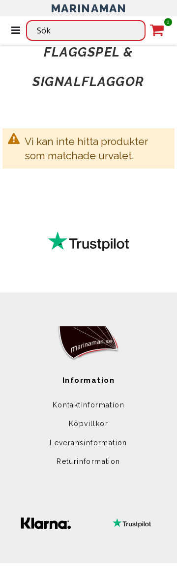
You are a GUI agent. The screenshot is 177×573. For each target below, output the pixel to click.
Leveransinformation (88, 443)
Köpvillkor (88, 424)
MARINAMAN (89, 8)
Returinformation (88, 461)
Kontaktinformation (88, 405)
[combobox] (86, 30)
